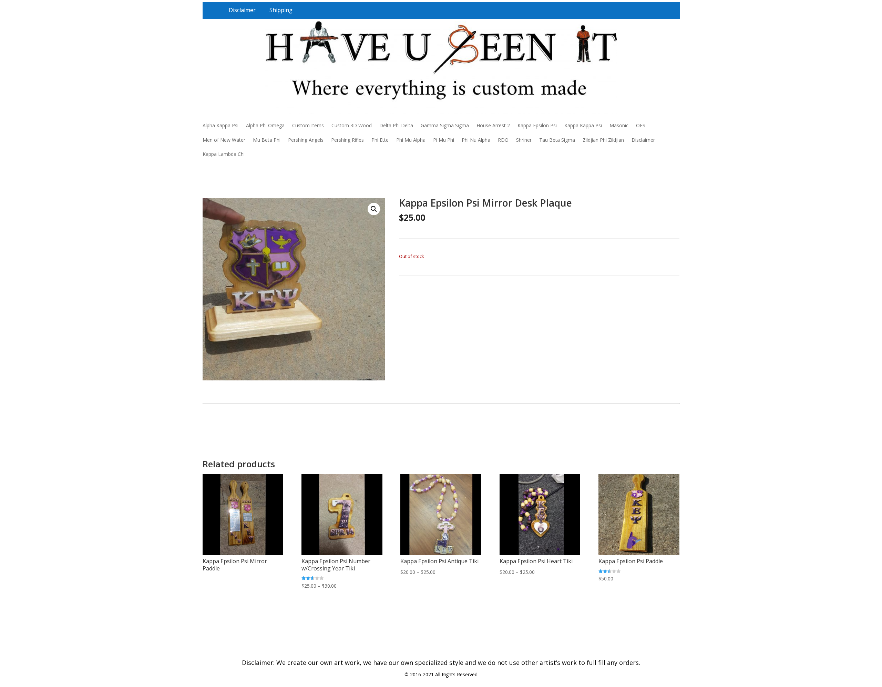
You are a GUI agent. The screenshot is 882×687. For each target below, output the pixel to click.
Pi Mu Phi (443, 140)
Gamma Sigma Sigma (445, 125)
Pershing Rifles (347, 140)
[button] (374, 209)
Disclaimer (242, 10)
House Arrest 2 (493, 125)
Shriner (524, 140)
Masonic (618, 125)
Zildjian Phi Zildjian (603, 140)
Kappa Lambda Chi (224, 154)
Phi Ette (380, 140)
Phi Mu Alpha (410, 140)
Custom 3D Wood (351, 125)
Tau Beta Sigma (557, 140)
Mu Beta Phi (266, 140)
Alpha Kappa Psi (220, 125)
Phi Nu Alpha (476, 140)
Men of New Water (224, 140)
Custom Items (308, 125)
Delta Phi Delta (396, 125)
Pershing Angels (306, 140)
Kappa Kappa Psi (583, 125)
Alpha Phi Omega (265, 125)
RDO (503, 140)
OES (640, 125)
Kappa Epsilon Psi (537, 125)
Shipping (281, 10)
